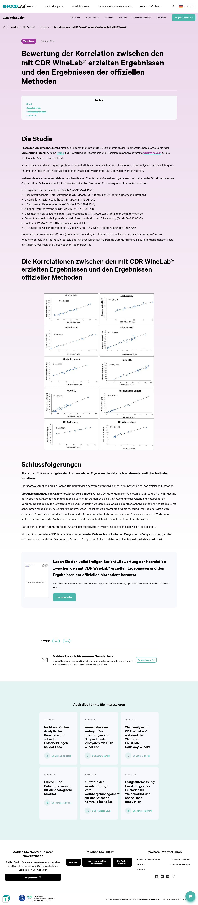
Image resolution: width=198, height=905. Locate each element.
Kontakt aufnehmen (150, 6)
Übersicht (75, 17)
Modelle (123, 17)
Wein (66, 641)
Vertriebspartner (81, 6)
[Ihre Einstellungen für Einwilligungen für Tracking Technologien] (5, 899)
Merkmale (109, 17)
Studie (29, 104)
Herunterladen (64, 597)
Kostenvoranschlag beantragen (96, 862)
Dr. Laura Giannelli (101, 755)
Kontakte (73, 862)
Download (31, 115)
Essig (56, 641)
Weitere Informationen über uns (115, 6)
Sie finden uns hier (122, 862)
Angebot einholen (184, 17)
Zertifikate (161, 17)
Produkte (32, 6)
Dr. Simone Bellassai (61, 755)
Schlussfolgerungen (36, 111)
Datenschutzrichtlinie (180, 859)
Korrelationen (33, 107)
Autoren (141, 864)
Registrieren (31, 877)
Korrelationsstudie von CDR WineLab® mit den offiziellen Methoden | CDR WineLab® (90, 26)
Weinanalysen (92, 17)
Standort (141, 869)
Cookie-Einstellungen (180, 864)
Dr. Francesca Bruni (60, 802)
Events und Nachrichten (148, 859)
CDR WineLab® (14, 17)
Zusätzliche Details (141, 17)
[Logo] (14, 6)
